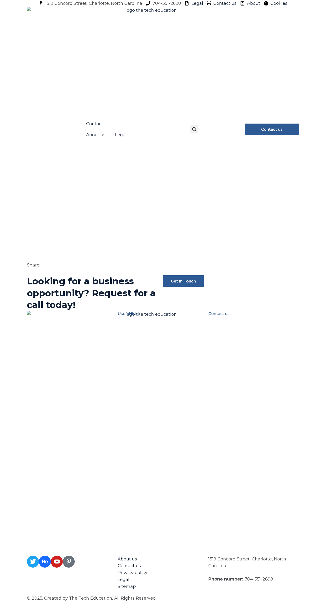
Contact (94, 123)
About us (95, 134)
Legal (121, 134)
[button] (194, 129)
